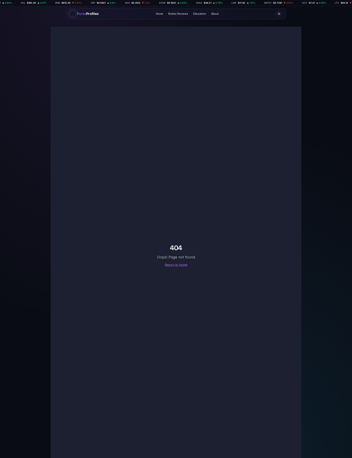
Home (159, 13)
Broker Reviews (178, 13)
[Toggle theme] (279, 14)
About (215, 13)
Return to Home (176, 265)
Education (199, 13)
